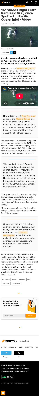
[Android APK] (7, 377)
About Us (4, 365)
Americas (12, 347)
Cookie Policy (14, 368)
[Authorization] (27, 2)
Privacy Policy (24, 368)
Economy (29, 347)
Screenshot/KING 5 (8, 49)
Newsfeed (22, 279)
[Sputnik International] (6, 3)
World (3, 347)
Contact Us (5, 368)
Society (14, 279)
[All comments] (3, 393)
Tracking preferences (21, 371)
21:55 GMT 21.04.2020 (8, 24)
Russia (20, 347)
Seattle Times (23, 118)
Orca (28, 279)
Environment (6, 279)
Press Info (11, 365)
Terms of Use (20, 365)
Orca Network (28, 116)
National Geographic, (26, 68)
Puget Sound (6, 283)
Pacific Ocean (16, 283)
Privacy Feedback (7, 371)
